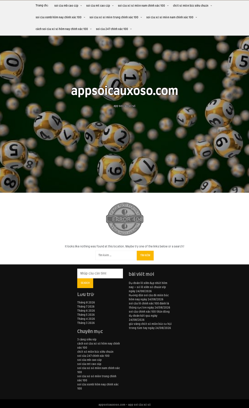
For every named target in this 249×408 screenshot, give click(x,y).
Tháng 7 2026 (86, 306)
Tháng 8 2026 (86, 302)
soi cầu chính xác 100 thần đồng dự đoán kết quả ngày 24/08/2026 (149, 315)
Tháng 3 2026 (86, 323)
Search (85, 283)
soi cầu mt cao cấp (98, 5)
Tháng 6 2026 (86, 311)
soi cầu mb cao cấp (66, 5)
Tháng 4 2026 (86, 319)
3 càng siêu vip (86, 339)
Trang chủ (42, 5)
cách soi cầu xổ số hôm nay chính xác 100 (62, 29)
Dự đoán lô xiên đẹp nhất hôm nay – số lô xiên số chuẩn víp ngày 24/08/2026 (148, 287)
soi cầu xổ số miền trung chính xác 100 (113, 17)
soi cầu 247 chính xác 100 (112, 29)
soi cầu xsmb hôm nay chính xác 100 (59, 17)
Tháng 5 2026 (86, 315)
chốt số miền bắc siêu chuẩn (190, 5)
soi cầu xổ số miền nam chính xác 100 (141, 5)
